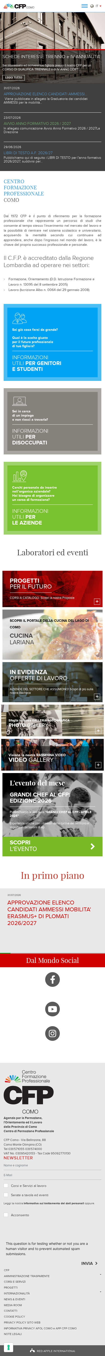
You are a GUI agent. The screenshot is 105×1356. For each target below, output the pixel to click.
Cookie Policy (14, 1316)
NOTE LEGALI (13, 1334)
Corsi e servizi (15, 1282)
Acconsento (20, 1215)
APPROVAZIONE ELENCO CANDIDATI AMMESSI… (45, 94)
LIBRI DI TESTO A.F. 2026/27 (28, 153)
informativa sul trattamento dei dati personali (54, 1203)
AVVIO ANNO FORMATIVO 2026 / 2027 (37, 124)
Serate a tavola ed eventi (29, 1195)
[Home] (19, 6)
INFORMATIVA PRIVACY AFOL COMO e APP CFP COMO (40, 1328)
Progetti (11, 1287)
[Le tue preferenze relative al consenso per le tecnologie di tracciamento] (8, 1347)
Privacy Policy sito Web (22, 1322)
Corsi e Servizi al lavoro (28, 1186)
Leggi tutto (13, 77)
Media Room (13, 1305)
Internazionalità (17, 1293)
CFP (6, 1270)
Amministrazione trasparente (27, 1276)
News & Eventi (14, 1299)
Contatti (10, 1311)
